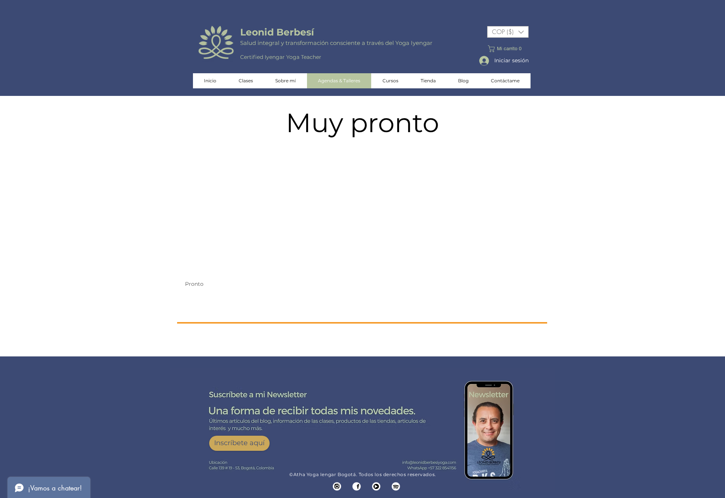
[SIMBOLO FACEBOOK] (356, 486)
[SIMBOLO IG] (337, 486)
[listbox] (508, 32)
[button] (508, 32)
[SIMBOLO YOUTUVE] (376, 486)
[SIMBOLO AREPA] (396, 486)
